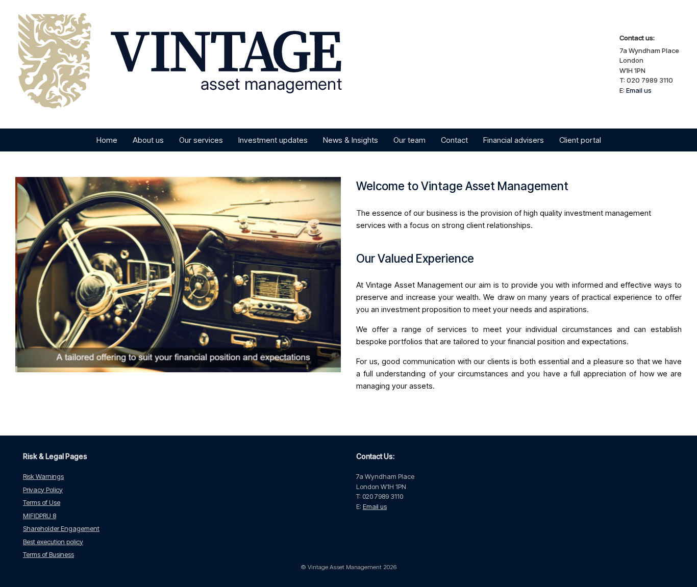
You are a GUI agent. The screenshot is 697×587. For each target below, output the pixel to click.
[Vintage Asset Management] (197, 64)
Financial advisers (513, 140)
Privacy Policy (43, 490)
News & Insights (350, 140)
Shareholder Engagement (61, 528)
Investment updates (273, 140)
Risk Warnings (43, 476)
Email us (639, 90)
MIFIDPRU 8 (39, 516)
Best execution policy (53, 542)
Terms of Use (41, 502)
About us (148, 140)
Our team (409, 140)
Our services (201, 140)
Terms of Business (48, 554)
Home (106, 140)
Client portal (580, 140)
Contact (454, 140)
